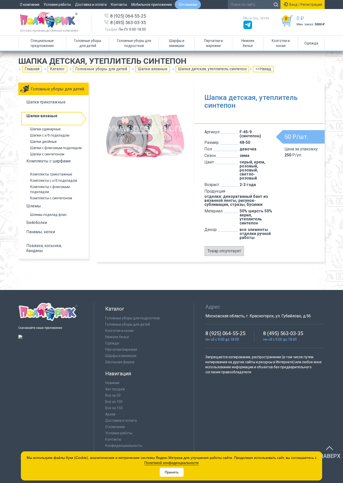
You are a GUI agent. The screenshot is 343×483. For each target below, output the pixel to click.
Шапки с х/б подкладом (49, 135)
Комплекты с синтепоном (51, 198)
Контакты (119, 5)
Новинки (112, 383)
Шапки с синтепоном (47, 154)
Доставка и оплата (91, 5)
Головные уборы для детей (87, 43)
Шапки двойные (43, 142)
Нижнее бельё (117, 337)
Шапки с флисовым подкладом (56, 148)
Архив (110, 414)
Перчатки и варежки (213, 43)
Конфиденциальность (123, 446)
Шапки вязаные (152, 69)
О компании (29, 5)
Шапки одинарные (45, 129)
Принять (172, 472)
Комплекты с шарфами (48, 161)
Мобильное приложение (151, 5)
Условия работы (57, 5)
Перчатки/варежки (121, 349)
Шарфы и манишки (176, 43)
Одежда (311, 43)
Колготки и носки (281, 43)
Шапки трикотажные (46, 102)
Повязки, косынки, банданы (44, 248)
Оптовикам (188, 5)
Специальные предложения (42, 43)
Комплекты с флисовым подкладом (50, 189)
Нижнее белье (247, 43)
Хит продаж (115, 389)
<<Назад (263, 69)
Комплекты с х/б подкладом (53, 180)
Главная (32, 69)
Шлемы (33, 206)
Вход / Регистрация (305, 5)
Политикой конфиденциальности (171, 463)
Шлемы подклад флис (48, 215)
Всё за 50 (113, 395)
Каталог (57, 69)
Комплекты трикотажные (51, 174)
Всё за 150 (114, 408)
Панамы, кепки (40, 231)
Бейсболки (36, 222)
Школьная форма (119, 362)
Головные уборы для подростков (134, 43)
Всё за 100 (114, 402)
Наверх (329, 456)
